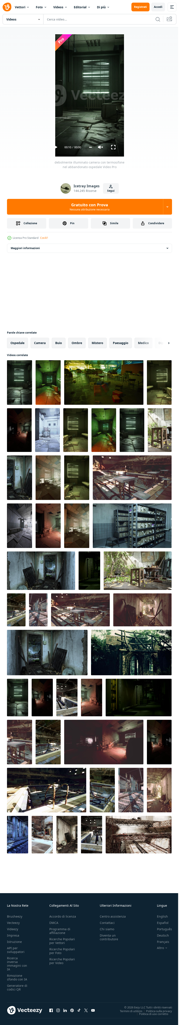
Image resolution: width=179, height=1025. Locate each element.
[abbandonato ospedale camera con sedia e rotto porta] (47, 430)
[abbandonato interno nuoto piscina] (16, 609)
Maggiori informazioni (25, 248)
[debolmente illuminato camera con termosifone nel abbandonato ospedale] (19, 382)
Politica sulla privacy (156, 1011)
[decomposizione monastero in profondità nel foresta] (131, 652)
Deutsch (160, 935)
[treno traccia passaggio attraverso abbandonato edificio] (130, 790)
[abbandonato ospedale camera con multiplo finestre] (76, 525)
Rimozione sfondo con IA (17, 977)
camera (40, 343)
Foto (39, 7)
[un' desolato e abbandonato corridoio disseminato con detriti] (142, 609)
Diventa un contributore (109, 937)
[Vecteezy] (7, 7)
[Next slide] (162, 343)
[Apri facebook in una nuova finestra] (51, 1010)
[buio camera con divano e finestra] (19, 430)
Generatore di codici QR (17, 987)
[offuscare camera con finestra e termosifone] (17, 697)
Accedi (158, 7)
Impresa (13, 935)
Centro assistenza (113, 916)
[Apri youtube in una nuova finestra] (93, 1010)
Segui (111, 191)
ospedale (17, 343)
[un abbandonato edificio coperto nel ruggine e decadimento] (42, 834)
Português (161, 929)
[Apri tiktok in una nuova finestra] (79, 1010)
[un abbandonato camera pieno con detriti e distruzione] (66, 834)
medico (143, 343)
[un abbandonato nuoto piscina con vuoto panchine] (132, 477)
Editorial (80, 7)
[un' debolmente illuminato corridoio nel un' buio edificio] (89, 570)
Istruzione (14, 942)
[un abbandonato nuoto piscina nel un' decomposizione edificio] (80, 609)
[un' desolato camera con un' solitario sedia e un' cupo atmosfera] (19, 477)
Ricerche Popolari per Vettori (62, 941)
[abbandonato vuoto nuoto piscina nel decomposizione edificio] (48, 742)
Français (160, 942)
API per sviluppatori (15, 950)
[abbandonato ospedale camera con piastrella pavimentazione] (19, 525)
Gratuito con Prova (90, 206)
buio (58, 343)
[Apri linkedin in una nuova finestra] (65, 1010)
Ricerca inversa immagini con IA (17, 963)
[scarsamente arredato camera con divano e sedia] (159, 742)
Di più (101, 7)
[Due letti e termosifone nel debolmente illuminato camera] (76, 477)
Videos (58, 7)
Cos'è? (44, 238)
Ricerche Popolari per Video (62, 961)
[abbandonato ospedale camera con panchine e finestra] (103, 430)
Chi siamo (107, 929)
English (159, 916)
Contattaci (107, 923)
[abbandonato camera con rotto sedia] (48, 525)
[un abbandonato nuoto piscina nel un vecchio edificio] (46, 790)
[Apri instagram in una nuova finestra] (58, 1010)
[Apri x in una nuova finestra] (86, 1010)
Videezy (12, 929)
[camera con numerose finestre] (48, 477)
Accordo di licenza (62, 916)
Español (159, 923)
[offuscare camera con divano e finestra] (42, 697)
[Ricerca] (157, 19)
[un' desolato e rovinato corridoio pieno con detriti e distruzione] (159, 790)
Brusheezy (14, 916)
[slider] (90, 147)
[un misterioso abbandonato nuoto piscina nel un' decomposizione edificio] (102, 790)
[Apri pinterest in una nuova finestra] (72, 1010)
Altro (157, 948)
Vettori (20, 7)
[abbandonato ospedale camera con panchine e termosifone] (48, 382)
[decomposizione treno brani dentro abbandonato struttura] (38, 609)
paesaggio (120, 343)
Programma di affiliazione (59, 931)
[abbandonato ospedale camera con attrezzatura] (91, 697)
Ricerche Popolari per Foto (62, 951)
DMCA (53, 923)
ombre (77, 343)
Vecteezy (13, 923)
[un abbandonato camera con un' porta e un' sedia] (41, 570)
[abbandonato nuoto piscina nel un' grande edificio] (66, 697)
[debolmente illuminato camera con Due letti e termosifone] (159, 382)
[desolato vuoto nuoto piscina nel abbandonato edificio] (91, 834)
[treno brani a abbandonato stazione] (17, 834)
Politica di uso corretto (150, 1014)
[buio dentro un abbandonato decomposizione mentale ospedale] (103, 742)
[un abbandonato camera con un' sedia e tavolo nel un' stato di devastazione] (160, 430)
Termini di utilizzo (128, 1011)
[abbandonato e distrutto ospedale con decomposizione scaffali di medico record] (132, 525)
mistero (97, 343)
